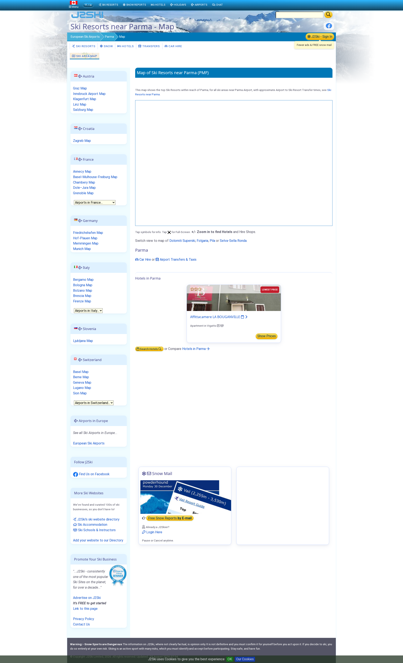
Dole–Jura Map (84, 188)
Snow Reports (136, 4)
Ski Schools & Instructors (96, 530)
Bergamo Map (83, 280)
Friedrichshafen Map (88, 233)
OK (230, 659)
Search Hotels (148, 349)
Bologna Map (82, 285)
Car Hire (175, 46)
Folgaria (202, 241)
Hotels (127, 46)
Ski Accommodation (92, 525)
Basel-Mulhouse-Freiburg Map (95, 177)
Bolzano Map (82, 291)
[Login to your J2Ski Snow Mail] (185, 497)
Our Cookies (245, 659)
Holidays (180, 4)
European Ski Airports (85, 36)
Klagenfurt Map (84, 99)
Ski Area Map (86, 56)
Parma (109, 36)
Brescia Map (82, 296)
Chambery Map (84, 182)
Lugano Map (82, 388)
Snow (108, 46)
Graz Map (80, 88)
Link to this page (85, 609)
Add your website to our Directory (98, 540)
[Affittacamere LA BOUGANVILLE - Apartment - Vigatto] (234, 298)
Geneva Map (82, 383)
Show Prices (266, 336)
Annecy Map (82, 172)
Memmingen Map (85, 243)
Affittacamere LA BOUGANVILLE (215, 317)
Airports (201, 4)
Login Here (153, 532)
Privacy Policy (83, 619)
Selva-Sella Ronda (233, 241)
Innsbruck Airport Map (89, 94)
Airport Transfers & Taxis (177, 260)
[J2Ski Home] (87, 18)
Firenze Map (82, 301)
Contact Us (81, 624)
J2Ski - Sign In (321, 37)
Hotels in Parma (194, 349)
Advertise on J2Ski (87, 598)
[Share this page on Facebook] (329, 27)
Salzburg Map (83, 110)
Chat (219, 4)
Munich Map (82, 249)
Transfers (150, 46)
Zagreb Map (82, 141)
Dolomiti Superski (182, 241)
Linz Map (79, 104)
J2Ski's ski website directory (97, 519)
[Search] (328, 14)
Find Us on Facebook (94, 474)
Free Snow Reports (170, 518)
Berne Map (81, 377)
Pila (212, 241)
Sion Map (80, 393)
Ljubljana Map (83, 341)
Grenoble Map (83, 193)
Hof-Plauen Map (85, 238)
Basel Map (81, 372)
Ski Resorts (85, 46)
